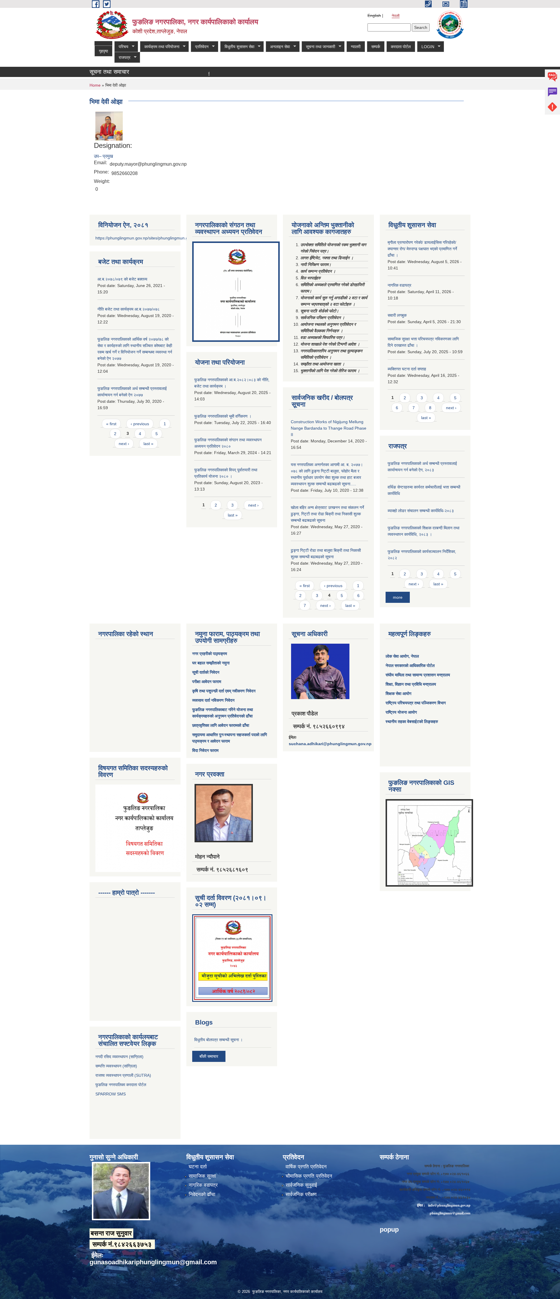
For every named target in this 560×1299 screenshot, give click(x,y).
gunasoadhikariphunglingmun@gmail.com (153, 1262)
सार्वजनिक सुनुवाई (301, 1185)
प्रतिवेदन (200, 46)
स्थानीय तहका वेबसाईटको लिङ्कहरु (412, 721)
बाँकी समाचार (209, 1056)
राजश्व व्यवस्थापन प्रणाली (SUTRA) (123, 1075)
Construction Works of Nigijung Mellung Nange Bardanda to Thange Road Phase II (328, 428)
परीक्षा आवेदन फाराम (206, 681)
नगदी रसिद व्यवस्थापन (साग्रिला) (119, 1056)
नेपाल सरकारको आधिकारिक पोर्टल (410, 665)
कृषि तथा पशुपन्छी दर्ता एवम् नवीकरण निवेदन (224, 691)
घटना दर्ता (198, 1167)
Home (95, 85)
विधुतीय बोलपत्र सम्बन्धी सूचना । (218, 1039)
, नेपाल (414, 656)
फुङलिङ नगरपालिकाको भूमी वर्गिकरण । (222, 416)
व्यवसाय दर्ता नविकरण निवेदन (213, 700)
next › (124, 443)
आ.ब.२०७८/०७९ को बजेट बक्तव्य (122, 279)
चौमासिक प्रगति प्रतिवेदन (309, 1176)
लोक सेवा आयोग (397, 656)
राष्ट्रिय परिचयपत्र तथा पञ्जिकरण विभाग (416, 703)
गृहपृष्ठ (103, 51)
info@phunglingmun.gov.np (449, 1205)
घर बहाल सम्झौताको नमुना (211, 663)
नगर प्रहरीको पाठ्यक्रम (209, 653)
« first (111, 423)
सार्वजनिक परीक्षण (301, 1194)
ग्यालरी (355, 46)
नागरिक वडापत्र (399, 285)
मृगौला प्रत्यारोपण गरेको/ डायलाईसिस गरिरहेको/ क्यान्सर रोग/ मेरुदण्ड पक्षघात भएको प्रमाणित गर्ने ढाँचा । (422, 249)
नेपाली (396, 16)
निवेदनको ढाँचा (202, 1194)
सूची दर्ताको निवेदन (205, 672)
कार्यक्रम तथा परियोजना (159, 46)
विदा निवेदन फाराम (205, 750)
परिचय (121, 46)
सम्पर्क (375, 46)
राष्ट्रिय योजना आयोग (401, 712)
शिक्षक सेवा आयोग (398, 693)
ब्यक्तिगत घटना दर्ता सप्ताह (407, 369)
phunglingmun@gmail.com (450, 1213)
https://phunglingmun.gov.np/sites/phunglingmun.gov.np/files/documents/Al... (165, 238)
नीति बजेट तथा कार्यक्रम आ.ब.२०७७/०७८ (128, 309)
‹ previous (140, 423)
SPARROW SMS (111, 1094)
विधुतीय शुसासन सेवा (237, 46)
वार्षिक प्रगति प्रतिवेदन (306, 1167)
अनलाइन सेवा (278, 46)
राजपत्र (122, 57)
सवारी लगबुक (397, 315)
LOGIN (425, 46)
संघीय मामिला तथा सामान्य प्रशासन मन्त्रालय (418, 675)
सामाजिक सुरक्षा (202, 1176)
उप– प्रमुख (103, 156)
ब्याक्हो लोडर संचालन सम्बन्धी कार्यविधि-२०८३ (421, 510)
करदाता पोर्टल (401, 46)
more (397, 597)
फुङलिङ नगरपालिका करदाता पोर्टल (121, 1084)
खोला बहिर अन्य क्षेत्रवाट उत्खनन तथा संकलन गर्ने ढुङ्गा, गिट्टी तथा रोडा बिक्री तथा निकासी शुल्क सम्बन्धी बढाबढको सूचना (327, 514)
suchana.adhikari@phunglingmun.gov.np (330, 743)
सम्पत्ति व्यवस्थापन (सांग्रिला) (116, 1066)
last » (148, 443)
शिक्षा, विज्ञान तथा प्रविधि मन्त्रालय (411, 684)
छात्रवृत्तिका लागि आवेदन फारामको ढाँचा (220, 725)
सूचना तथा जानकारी (318, 46)
